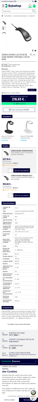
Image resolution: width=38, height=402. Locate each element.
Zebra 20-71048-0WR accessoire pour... (27, 137)
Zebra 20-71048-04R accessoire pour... (8, 137)
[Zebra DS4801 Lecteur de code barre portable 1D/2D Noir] (4, 22)
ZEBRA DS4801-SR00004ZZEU (21, 176)
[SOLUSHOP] (13, 6)
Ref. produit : (5, 64)
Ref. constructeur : (6, 66)
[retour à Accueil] (2, 16)
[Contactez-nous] (35, 1)
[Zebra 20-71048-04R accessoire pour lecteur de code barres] (9, 127)
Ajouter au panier (21, 170)
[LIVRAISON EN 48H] (12, 349)
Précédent (4, 19)
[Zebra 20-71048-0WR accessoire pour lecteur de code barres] (28, 127)
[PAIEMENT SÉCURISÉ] (16, 336)
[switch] (33, 399)
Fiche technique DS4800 (20, 110)
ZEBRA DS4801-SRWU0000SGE (22, 151)
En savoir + (32, 90)
